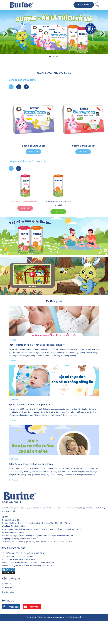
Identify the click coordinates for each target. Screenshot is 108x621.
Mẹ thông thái (7, 587)
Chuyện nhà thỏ (8, 592)
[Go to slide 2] (53, 56)
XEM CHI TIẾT (25, 208)
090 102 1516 (77, 529)
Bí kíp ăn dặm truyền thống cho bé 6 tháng (18, 559)
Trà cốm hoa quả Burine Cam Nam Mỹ (58, 203)
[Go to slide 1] (50, 56)
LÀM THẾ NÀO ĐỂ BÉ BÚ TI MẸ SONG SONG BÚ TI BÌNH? (23, 553)
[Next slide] (102, 34)
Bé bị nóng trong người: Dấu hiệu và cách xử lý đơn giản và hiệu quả (28, 562)
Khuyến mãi (6, 583)
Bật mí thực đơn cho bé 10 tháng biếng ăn (18, 556)
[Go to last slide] (5, 34)
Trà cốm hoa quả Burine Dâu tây (25, 201)
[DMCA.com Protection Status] (54, 570)
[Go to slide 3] (57, 56)
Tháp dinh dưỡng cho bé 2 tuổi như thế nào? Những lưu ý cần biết (27, 565)
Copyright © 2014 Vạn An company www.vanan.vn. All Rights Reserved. (54, 617)
